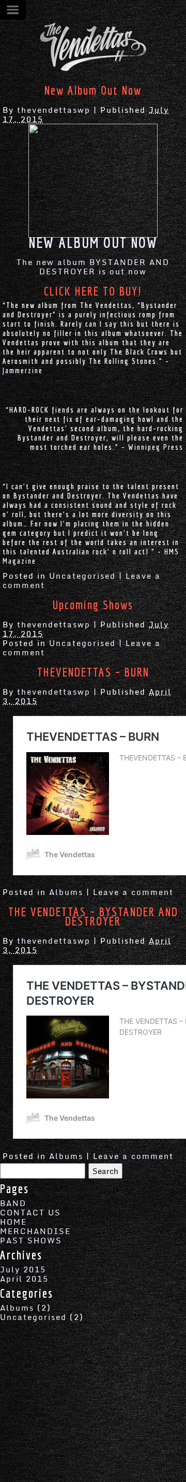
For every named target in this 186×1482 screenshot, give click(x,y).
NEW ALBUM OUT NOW (93, 242)
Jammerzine (23, 370)
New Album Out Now (93, 90)
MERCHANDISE (35, 1231)
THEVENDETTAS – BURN (93, 672)
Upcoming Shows (93, 604)
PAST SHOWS (31, 1240)
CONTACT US (30, 1212)
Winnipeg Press (155, 447)
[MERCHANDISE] (93, 179)
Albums (66, 892)
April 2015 (24, 1278)
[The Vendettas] (93, 69)
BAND (13, 1203)
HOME (13, 1221)
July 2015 (23, 1269)
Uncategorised (82, 575)
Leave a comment (133, 892)
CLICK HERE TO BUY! (93, 291)
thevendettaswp (53, 110)
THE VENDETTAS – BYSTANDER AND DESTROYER (93, 916)
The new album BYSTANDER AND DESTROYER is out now (93, 266)
